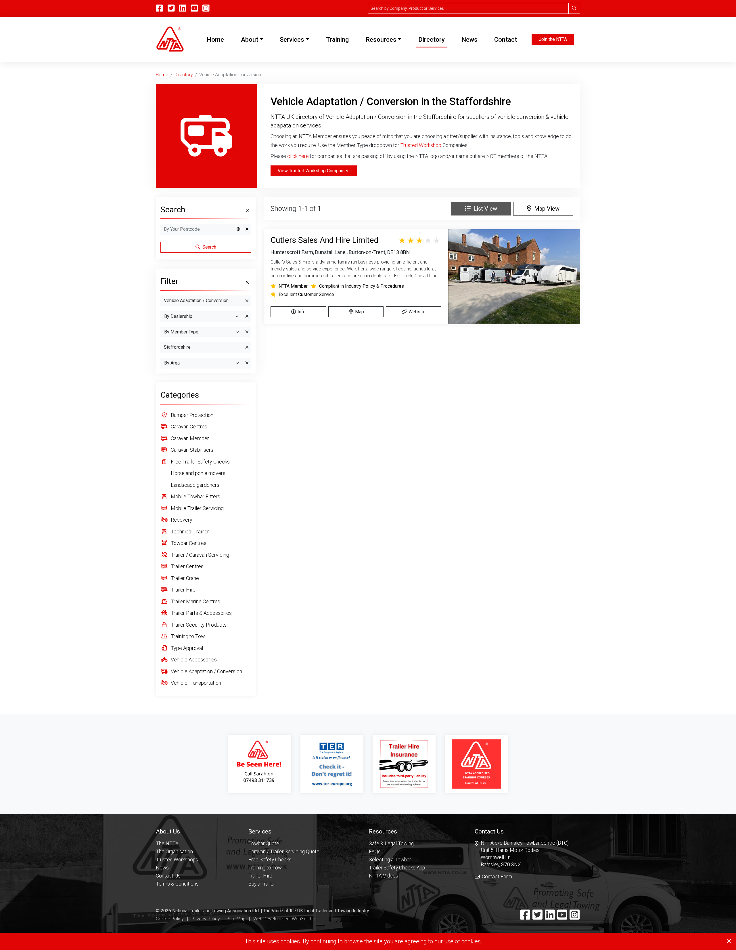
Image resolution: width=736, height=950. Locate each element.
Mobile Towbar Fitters (195, 496)
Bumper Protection (191, 415)
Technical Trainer (189, 532)
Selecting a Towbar (390, 860)
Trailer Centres (187, 566)
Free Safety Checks (270, 860)
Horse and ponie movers (197, 473)
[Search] (574, 8)
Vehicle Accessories (193, 660)
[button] (177, 831)
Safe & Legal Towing (391, 843)
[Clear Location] (247, 229)
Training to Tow (187, 636)
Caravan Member (189, 438)
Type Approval (186, 648)
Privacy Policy (205, 919)
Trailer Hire (182, 590)
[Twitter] (537, 917)
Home (216, 39)
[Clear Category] (247, 300)
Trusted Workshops (177, 860)
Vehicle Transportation (195, 683)
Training (337, 39)
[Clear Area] (247, 363)
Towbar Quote (263, 843)
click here (298, 156)
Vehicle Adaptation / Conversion (206, 671)
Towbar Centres (188, 543)
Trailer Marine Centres (195, 601)
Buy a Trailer (261, 884)
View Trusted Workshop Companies (314, 170)
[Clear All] (246, 211)
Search (208, 247)
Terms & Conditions (177, 884)
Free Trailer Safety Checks (200, 462)
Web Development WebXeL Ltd (284, 919)
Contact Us (168, 876)
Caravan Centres (188, 427)
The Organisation (174, 851)
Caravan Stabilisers (191, 450)
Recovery (181, 520)
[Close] (729, 941)
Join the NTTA (553, 39)
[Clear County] (247, 347)
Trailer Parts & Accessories (201, 613)
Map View (545, 208)
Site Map (237, 919)
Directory (431, 39)
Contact (505, 39)
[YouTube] (194, 8)
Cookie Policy (170, 919)
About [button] (249, 39)
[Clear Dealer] (247, 316)
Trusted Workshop (420, 145)
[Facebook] (525, 917)
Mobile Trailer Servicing (197, 508)
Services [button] (292, 39)
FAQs (375, 851)
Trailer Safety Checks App (397, 868)
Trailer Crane (184, 578)
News (469, 39)
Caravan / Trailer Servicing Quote (283, 851)
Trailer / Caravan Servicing (199, 555)
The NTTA (167, 843)
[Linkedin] (550, 917)
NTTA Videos (383, 876)
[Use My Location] (238, 229)
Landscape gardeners (194, 485)
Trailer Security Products (198, 625)
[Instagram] (206, 8)
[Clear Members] (247, 332)
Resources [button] (381, 39)
